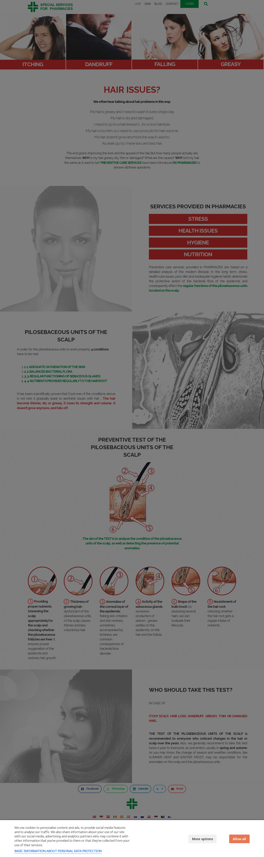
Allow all (239, 839)
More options (202, 839)
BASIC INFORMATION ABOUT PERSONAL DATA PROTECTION (58, 851)
